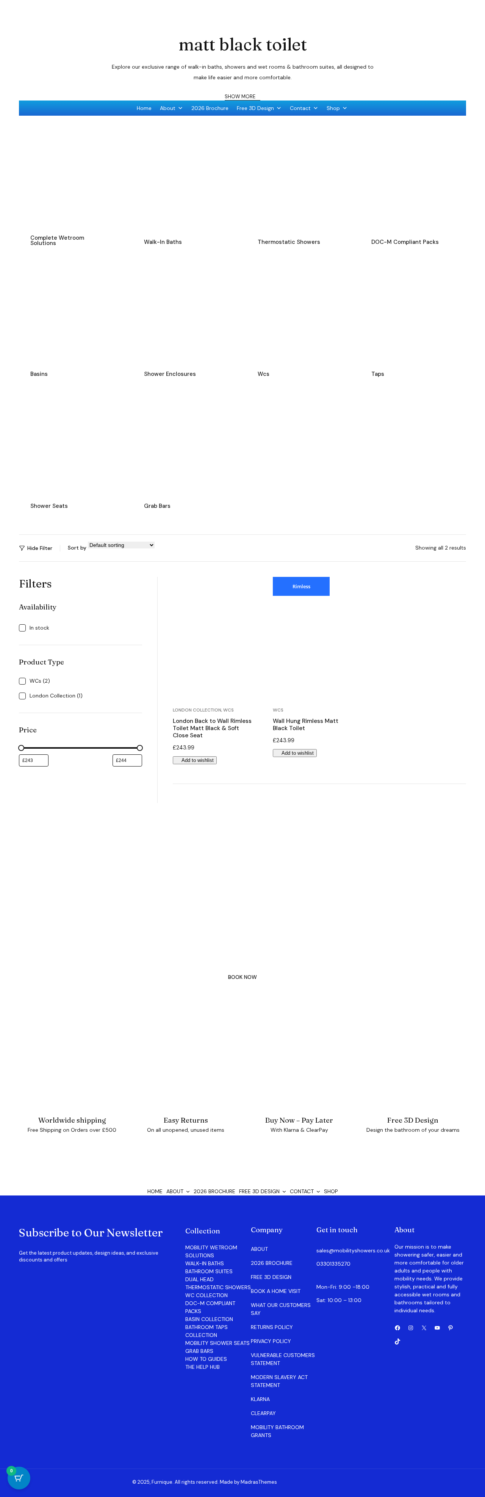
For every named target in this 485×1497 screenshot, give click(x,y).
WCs (228, 710)
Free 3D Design (255, 108)
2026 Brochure (209, 108)
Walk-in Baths (163, 242)
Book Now (242, 977)
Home (144, 108)
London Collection (197, 710)
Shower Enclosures (170, 374)
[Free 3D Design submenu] (284, 1191)
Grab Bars (157, 506)
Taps (377, 374)
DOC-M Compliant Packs (405, 242)
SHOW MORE (241, 96)
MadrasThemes (259, 1482)
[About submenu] (188, 1191)
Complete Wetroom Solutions (57, 240)
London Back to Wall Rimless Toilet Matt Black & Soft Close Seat (212, 728)
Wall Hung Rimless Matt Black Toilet (305, 725)
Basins (39, 374)
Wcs (263, 374)
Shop (333, 108)
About (167, 108)
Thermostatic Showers (289, 242)
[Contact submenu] (318, 1191)
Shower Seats (49, 506)
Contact (300, 108)
